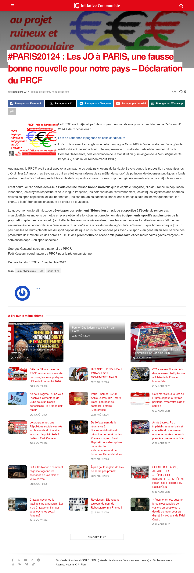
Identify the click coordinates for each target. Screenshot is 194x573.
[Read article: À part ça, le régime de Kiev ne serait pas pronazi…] (78, 472)
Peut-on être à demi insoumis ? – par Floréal (93, 329)
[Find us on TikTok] (33, 564)
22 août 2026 (162, 443)
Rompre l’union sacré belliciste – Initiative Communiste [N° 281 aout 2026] (157, 351)
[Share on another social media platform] (12, 111)
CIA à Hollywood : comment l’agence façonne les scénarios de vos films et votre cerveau (46, 473)
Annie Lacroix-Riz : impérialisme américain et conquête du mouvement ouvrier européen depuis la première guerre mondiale (168, 430)
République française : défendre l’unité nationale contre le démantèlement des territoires (33, 349)
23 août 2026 (162, 410)
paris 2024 (53, 270)
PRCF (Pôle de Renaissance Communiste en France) (120, 560)
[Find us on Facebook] (12, 560)
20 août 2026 (101, 475)
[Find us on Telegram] (38, 560)
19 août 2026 (162, 491)
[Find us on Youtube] (25, 560)
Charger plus (97, 536)
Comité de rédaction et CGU (71, 560)
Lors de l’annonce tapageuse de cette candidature (91, 138)
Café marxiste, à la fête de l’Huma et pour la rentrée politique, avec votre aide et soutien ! (168, 400)
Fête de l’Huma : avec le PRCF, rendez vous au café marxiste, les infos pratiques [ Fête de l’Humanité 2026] (46, 375)
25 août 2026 (101, 382)
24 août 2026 (162, 386)
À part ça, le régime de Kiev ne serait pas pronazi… (107, 469)
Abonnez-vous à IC (66, 564)
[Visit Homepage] (97, 5)
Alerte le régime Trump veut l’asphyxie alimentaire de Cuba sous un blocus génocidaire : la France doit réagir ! (46, 402)
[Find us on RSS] (32, 560)
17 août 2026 (101, 512)
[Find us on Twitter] (18, 560)
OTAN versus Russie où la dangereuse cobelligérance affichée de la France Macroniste (168, 375)
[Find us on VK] (19, 564)
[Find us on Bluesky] (26, 564)
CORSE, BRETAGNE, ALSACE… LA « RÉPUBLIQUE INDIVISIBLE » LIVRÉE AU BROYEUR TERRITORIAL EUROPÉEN (168, 477)
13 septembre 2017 (18, 91)
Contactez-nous (161, 560)
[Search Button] (181, 5)
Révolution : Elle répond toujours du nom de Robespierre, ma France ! (106, 503)
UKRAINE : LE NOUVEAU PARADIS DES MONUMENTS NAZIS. (106, 373)
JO (41, 270)
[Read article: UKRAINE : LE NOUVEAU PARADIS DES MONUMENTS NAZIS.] (78, 374)
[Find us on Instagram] (13, 564)
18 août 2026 (40, 520)
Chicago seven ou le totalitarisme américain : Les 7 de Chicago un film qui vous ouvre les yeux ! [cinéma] (46, 507)
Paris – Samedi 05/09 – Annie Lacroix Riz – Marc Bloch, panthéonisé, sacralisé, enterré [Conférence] (106, 402)
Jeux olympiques (26, 270)
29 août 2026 (21, 357)
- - (38, 287)
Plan (83, 564)
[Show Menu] (12, 5)
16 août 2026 (162, 524)
